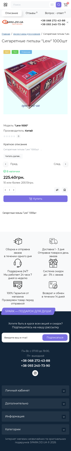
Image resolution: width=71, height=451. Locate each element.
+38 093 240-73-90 (53, 24)
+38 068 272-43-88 (53, 20)
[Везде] (52, 4)
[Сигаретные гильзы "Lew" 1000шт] (35, 82)
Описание (11, 13)
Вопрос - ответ (55, 13)
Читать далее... (13, 156)
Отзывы (31, 13)
